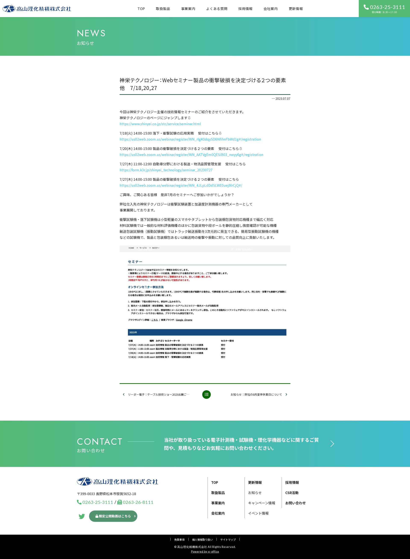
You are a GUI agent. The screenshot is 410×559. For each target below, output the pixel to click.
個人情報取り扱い (202, 539)
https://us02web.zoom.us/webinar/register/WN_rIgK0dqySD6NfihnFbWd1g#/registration (190, 139)
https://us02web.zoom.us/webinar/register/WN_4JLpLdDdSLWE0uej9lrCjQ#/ (181, 185)
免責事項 (179, 539)
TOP (141, 8)
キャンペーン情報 (261, 502)
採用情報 (245, 8)
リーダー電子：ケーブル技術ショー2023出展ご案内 (160, 394)
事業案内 (218, 502)
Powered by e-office (205, 551)
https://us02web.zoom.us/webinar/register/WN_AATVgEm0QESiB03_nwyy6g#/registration (191, 154)
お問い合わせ (295, 502)
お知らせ (255, 492)
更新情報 (296, 8)
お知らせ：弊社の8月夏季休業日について (256, 394)
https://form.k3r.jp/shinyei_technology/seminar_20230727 (166, 169)
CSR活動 (292, 492)
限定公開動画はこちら (114, 516)
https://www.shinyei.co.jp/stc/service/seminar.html (160, 123)
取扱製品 (163, 8)
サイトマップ (228, 539)
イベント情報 (258, 513)
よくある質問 (216, 8)
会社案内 (271, 8)
